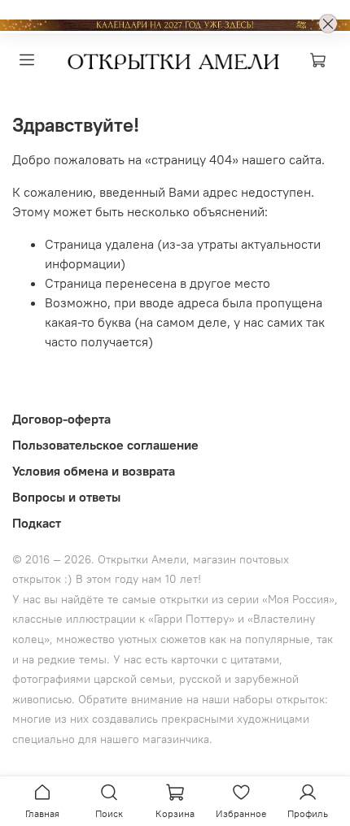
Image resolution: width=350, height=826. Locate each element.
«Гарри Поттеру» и (197, 618)
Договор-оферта (61, 419)
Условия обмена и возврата (93, 471)
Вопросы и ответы (66, 497)
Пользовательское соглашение (105, 445)
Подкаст (36, 523)
